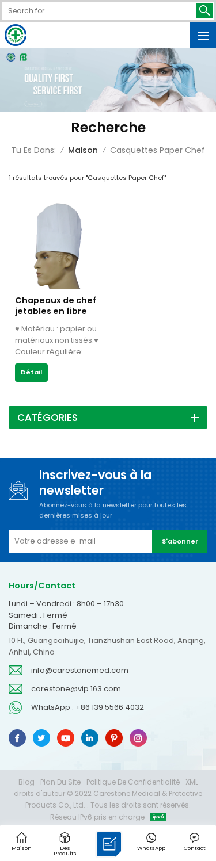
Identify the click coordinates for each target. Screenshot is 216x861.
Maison (83, 150)
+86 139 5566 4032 (109, 707)
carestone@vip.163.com (76, 688)
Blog (26, 782)
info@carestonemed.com (79, 670)
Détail (31, 372)
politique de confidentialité (133, 782)
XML (191, 782)
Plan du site (60, 782)
